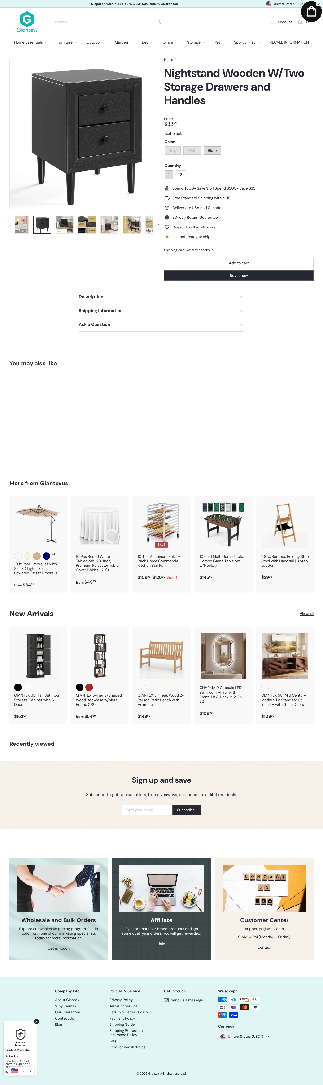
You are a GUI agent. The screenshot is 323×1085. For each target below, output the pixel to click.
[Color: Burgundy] (18, 556)
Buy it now (239, 275)
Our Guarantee (67, 1012)
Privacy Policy (121, 1000)
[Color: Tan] (37, 556)
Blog (58, 1024)
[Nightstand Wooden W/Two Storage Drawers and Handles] (32, 419)
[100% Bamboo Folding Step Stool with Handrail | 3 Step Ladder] (285, 540)
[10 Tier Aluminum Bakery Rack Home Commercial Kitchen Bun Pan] (161, 540)
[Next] (156, 224)
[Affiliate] (161, 888)
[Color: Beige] (27, 556)
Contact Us (64, 1018)
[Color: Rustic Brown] (89, 687)
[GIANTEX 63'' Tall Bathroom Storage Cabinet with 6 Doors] (37, 675)
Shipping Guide (122, 1024)
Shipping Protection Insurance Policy (126, 1032)
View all (307, 613)
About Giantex (67, 1000)
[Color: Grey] (18, 427)
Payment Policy (122, 1018)
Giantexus (54, 483)
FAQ (112, 1041)
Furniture (65, 42)
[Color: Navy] (46, 556)
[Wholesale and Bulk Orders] (58, 888)
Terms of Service (123, 1006)
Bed (146, 42)
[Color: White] (27, 427)
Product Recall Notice (127, 1047)
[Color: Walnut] (265, 687)
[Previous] (12, 224)
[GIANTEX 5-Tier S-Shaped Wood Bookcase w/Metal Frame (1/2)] (99, 675)
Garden (122, 42)
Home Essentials (29, 42)
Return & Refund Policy (128, 1012)
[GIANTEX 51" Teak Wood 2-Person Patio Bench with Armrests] (161, 675)
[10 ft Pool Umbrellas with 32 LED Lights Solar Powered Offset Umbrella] (37, 544)
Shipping (170, 250)
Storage (194, 42)
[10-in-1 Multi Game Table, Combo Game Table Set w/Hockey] (223, 540)
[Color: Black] (37, 427)
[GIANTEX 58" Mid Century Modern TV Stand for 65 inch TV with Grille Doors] (285, 675)
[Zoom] (84, 134)
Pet (217, 42)
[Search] (158, 22)
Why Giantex (65, 1006)
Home (168, 60)
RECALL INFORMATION (289, 42)
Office (168, 42)
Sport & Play (245, 42)
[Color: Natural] (141, 687)
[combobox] (108, 22)
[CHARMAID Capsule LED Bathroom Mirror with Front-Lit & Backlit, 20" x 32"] (223, 674)
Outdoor (94, 42)
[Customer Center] (264, 888)
